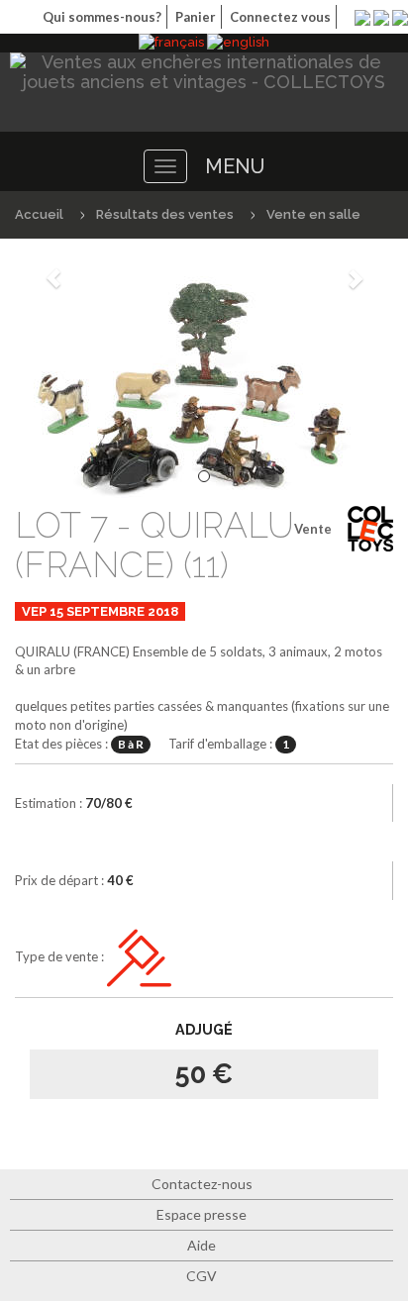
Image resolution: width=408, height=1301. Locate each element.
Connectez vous (280, 17)
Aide (201, 1245)
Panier (195, 17)
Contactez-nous (202, 1183)
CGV (201, 1275)
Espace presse (201, 1214)
